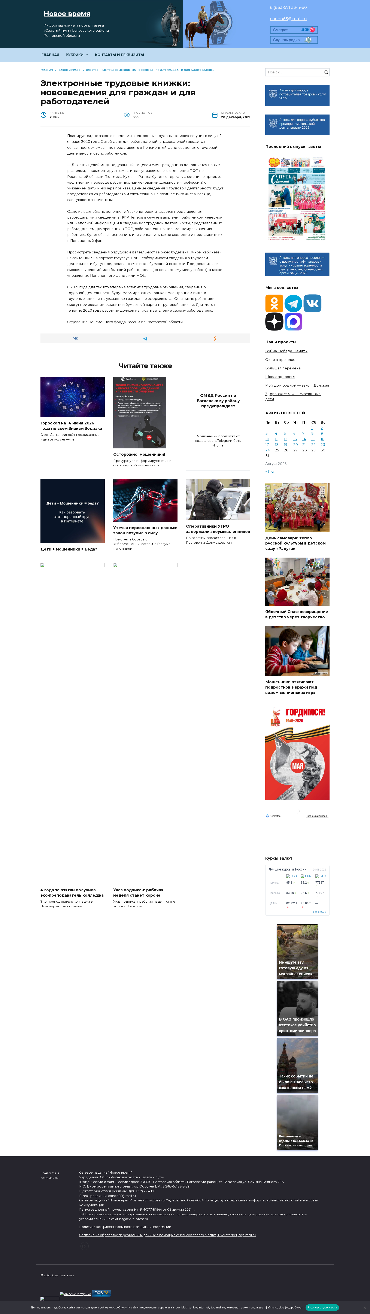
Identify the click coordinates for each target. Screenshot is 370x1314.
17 (267, 445)
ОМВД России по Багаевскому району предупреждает (218, 400)
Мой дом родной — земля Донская (297, 385)
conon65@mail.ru (288, 18)
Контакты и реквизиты (49, 1175)
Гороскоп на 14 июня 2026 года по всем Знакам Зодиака (71, 426)
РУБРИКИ (75, 55)
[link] (294, 31)
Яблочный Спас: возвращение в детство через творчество (296, 614)
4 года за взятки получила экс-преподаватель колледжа (72, 892)
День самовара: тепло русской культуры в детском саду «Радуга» (295, 543)
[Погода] (273, 815)
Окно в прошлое (280, 360)
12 (285, 439)
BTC (323, 876)
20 (295, 445)
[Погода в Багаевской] (297, 812)
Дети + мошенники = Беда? (68, 549)
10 (267, 439)
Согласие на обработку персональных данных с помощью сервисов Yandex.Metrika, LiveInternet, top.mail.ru (167, 1235)
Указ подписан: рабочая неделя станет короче (138, 892)
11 (276, 439)
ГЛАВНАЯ (50, 55)
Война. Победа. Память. (286, 351)
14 (304, 439)
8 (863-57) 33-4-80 (288, 7)
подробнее (118, 1307)
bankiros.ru (319, 912)
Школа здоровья (280, 377)
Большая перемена (283, 368)
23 (323, 445)
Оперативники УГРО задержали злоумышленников (218, 529)
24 (268, 450)
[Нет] (365, 1307)
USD (294, 876)
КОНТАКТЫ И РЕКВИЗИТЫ (119, 55)
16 (322, 439)
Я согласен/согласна (322, 1307)
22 (313, 445)
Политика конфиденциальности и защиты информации (125, 1227)
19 (285, 445)
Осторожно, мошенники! (139, 454)
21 (304, 445)
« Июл (270, 471)
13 (295, 439)
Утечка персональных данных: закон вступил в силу (145, 530)
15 (313, 439)
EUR (308, 876)
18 (277, 445)
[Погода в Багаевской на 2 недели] (317, 816)
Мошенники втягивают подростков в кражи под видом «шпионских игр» (291, 687)
